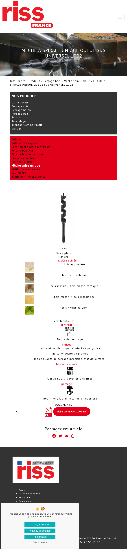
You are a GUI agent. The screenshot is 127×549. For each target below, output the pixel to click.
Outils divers (20, 102)
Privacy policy (40, 542)
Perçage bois (52, 81)
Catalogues (25, 501)
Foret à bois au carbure (27, 154)
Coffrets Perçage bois (26, 143)
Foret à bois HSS (23, 150)
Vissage (17, 128)
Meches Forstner (23, 161)
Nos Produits (26, 497)
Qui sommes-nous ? (29, 493)
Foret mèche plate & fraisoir (31, 147)
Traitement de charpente (28, 176)
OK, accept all (41, 524)
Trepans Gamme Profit (27, 125)
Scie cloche (19, 173)
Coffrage (17, 139)
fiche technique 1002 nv (71, 411)
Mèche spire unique (77, 81)
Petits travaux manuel (26, 169)
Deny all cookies (41, 530)
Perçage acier (21, 106)
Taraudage (19, 121)
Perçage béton (21, 110)
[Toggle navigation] (120, 17)
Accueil (22, 490)
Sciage (16, 117)
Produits (34, 81)
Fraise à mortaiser (24, 158)
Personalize (40, 537)
